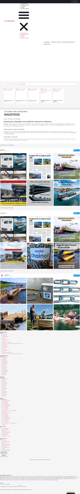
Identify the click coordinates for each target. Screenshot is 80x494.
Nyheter (4, 411)
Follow (77, 150)
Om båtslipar (5, 403)
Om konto (4, 440)
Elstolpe (4, 384)
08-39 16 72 (16, 485)
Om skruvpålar (5, 408)
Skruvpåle (4, 385)
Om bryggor (5, 401)
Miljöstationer (5, 362)
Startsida (7, 84)
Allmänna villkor (5, 445)
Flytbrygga (17, 84)
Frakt (3, 442)
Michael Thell (34, 489)
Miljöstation (4, 383)
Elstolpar (4, 363)
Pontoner (4, 358)
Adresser (4, 430)
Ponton (4, 380)
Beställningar (5, 429)
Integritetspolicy (6, 441)
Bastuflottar (5, 361)
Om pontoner (5, 402)
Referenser (24, 3)
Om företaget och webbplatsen (9, 410)
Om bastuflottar (6, 404)
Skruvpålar (4, 364)
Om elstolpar (5, 407)
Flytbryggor (4, 357)
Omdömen (4, 334)
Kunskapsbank (25, 8)
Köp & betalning (6, 444)
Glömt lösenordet (6, 431)
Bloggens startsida (6, 400)
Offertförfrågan (5, 339)
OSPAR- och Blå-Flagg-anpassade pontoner (12, 343)
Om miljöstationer (6, 406)
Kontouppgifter (5, 428)
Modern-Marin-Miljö (6, 342)
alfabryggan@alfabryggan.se (6, 485)
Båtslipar (4, 360)
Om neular (4, 409)
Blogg (22, 7)
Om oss (4, 341)
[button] (24, 21)
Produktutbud (25, 5)
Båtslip (3, 381)
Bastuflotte (4, 382)
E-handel (23, 6)
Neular (3, 365)
